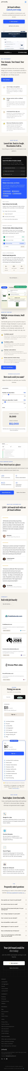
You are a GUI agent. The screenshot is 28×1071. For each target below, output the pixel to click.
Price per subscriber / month (9, 400)
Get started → (7, 79)
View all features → (14, 277)
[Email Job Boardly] (6, 1059)
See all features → (7, 492)
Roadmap (3, 996)
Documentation (4, 1011)
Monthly (8, 697)
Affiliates (3, 1003)
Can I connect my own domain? (13, 918)
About (2, 1014)
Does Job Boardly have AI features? (13, 930)
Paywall (4, 287)
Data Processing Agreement (7, 1026)
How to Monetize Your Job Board (8, 1046)
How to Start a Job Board (7, 1043)
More (14, 407)
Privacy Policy (4, 1022)
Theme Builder (4, 988)
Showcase (3, 999)
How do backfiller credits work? (13, 922)
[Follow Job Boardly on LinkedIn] (2, 1059)
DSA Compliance (5, 1031)
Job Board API (4, 991)
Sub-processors (5, 1028)
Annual (20, 697)
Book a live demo (21, 492)
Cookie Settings (5, 1033)
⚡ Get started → (14, 21)
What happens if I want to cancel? (13, 926)
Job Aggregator (4, 984)
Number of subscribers (8, 392)
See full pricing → (16, 788)
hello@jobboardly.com (11, 1056)
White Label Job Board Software (8, 1039)
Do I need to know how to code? (13, 904)
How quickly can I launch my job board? (13, 900)
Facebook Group (5, 1001)
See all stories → (7, 604)
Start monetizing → (8, 367)
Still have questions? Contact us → (16, 893)
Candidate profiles (13, 287)
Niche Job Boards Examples (7, 1041)
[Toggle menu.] (25, 2)
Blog (2, 1009)
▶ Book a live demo (14, 26)
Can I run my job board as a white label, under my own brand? (13, 935)
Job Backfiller (4, 981)
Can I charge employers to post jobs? (13, 913)
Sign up (14, 714)
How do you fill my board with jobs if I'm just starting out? (13, 909)
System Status (4, 1016)
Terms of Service (5, 1024)
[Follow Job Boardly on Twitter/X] (4, 1059)
